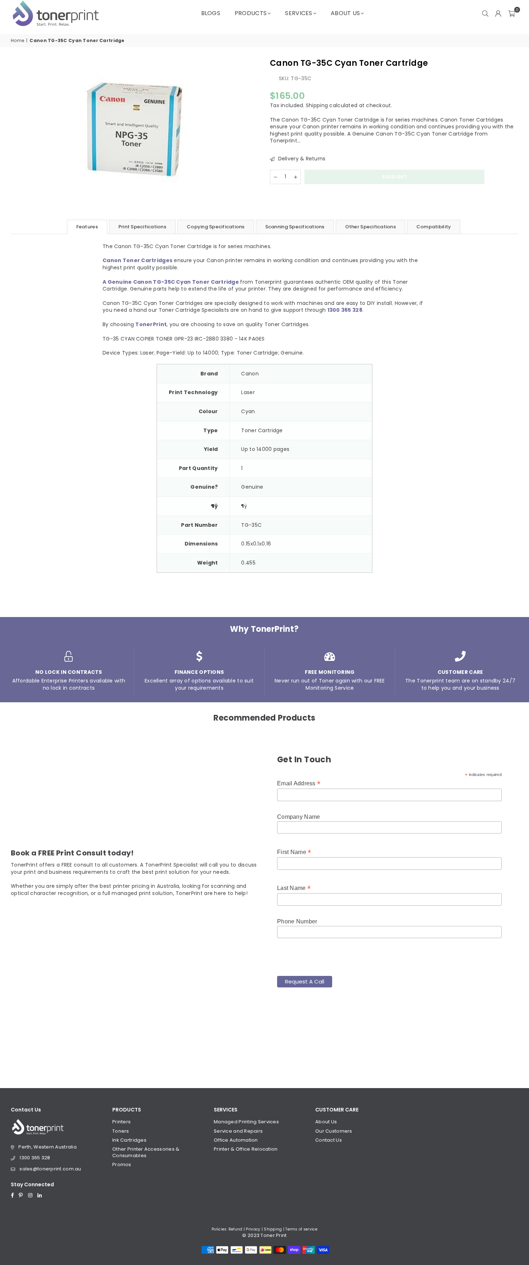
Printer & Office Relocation (246, 1149)
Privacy (253, 1229)
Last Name (294, 888)
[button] (511, 13)
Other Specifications (370, 226)
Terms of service (301, 1229)
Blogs (210, 13)
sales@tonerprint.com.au (50, 1168)
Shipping (317, 105)
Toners (120, 1131)
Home (17, 41)
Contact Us (328, 1140)
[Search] (485, 13)
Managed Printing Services (246, 1121)
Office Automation (236, 1140)
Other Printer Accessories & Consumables (146, 1152)
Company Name (298, 817)
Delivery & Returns (300, 158)
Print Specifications (142, 226)
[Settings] (498, 13)
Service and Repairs (238, 1131)
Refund (236, 1229)
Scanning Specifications (295, 226)
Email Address (298, 783)
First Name (294, 852)
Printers (121, 1121)
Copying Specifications (216, 226)
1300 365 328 (34, 1157)
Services (298, 13)
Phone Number (297, 921)
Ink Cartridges (129, 1140)
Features (87, 226)
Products (251, 13)
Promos (121, 1164)
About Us (345, 13)
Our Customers (333, 1131)
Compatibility (433, 226)
